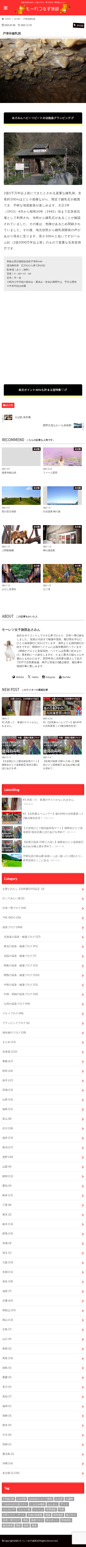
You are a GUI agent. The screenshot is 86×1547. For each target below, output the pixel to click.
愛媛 (6, 1377)
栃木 (7, 1224)
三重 (6, 1204)
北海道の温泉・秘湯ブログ (22, 936)
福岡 (6, 1406)
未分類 (9, 405)
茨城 (6, 1243)
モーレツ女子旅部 (28, 1540)
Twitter (34, 677)
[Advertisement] (43, 338)
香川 (6, 1386)
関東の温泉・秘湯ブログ (21, 965)
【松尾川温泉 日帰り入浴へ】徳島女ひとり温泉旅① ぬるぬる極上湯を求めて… (53, 844)
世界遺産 (51, 1509)
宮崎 (6, 1444)
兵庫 (7, 1300)
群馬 (7, 1233)
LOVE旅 (21, 1498)
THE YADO (11, 917)
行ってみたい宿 (13, 898)
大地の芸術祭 (35, 1514)
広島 (6, 1329)
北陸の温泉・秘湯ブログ (20, 955)
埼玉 (6, 1252)
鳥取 (7, 1358)
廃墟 (47, 1514)
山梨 (6, 1166)
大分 (6, 1434)
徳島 (6, 1367)
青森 (7, 1061)
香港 (34, 1525)
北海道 (9, 1051)
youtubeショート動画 (40, 1498)
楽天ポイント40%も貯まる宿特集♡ (41, 390)
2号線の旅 (8, 1498)
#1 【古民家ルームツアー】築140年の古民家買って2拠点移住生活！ (53, 815)
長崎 (6, 1415)
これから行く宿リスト (15, 1504)
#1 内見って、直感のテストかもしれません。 (49, 801)
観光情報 (8, 1525)
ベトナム (38, 1509)
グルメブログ (12, 1013)
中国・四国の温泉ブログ (21, 994)
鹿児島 (8, 1453)
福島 (7, 1109)
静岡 (7, 1176)
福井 (7, 1137)
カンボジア (9, 1509)
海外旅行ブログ (14, 1032)
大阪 (7, 1262)
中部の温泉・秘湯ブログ (21, 984)
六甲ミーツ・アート (14, 1514)
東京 (6, 1214)
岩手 (7, 1080)
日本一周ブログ (14, 907)
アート (64, 1504)
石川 (7, 1128)
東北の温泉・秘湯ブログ (21, 946)
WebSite (20, 677)
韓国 (26, 1525)
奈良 (7, 1281)
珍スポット (52, 1520)
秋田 (7, 1070)
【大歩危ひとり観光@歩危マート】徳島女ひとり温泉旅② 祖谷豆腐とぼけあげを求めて (53, 830)
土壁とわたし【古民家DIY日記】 (23, 888)
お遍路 (69, 1498)
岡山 (7, 1319)
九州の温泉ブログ (17, 1003)
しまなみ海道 (37, 1504)
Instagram (50, 677)
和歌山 (9, 1310)
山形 (7, 1099)
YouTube (66, 677)
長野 (7, 1156)
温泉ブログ (12, 927)
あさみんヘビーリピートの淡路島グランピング (41, 118)
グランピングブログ (16, 1022)
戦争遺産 (58, 1514)
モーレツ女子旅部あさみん (21, 629)
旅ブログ (71, 1514)
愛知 (6, 1185)
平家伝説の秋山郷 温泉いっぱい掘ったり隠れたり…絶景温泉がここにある (53, 858)
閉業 (18, 1525)
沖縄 (7, 1463)
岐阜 (7, 1195)
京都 (7, 1272)
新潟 (7, 1147)
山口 (6, 1338)
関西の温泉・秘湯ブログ (21, 975)
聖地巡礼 (66, 1520)
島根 (6, 1348)
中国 (61, 1509)
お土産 (59, 1498)
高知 (6, 1396)
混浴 (25, 1520)
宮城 (7, 1089)
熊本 (6, 1425)
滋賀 (6, 1291)
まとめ (9, 1041)
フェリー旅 (24, 1509)
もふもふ (52, 1504)
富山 (6, 1118)
